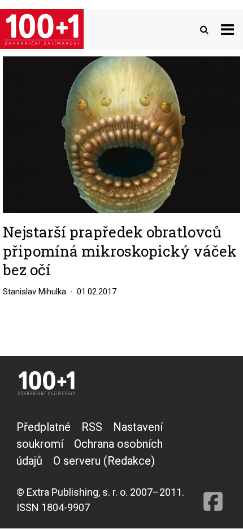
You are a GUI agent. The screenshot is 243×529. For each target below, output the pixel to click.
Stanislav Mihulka (34, 291)
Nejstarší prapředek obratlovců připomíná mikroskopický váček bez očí (120, 250)
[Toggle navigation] (227, 29)
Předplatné (43, 427)
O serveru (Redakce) (104, 461)
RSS (91, 427)
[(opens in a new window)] (213, 466)
